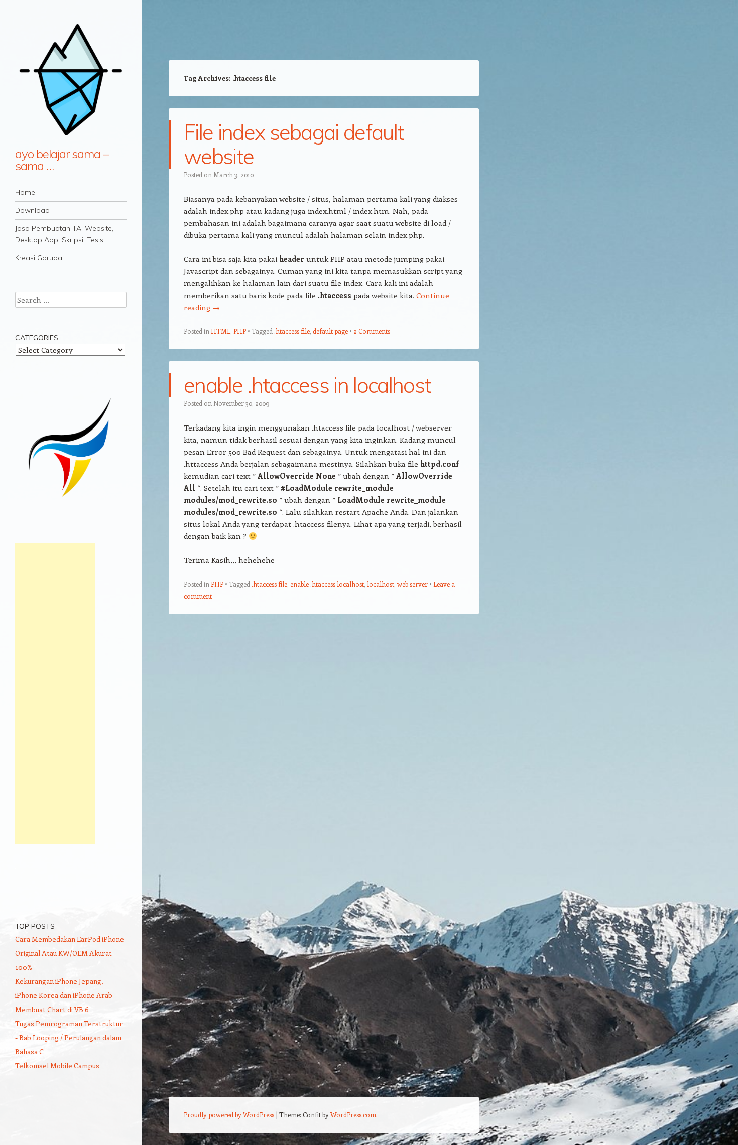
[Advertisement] (55, 693)
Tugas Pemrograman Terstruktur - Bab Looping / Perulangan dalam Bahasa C (69, 1037)
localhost (380, 584)
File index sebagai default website (294, 144)
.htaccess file (292, 331)
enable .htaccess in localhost (307, 385)
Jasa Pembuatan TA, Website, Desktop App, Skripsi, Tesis (64, 234)
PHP (239, 331)
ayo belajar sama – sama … (61, 159)
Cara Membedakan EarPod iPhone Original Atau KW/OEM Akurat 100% (69, 953)
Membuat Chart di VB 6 (52, 1009)
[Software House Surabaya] (71, 501)
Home (25, 192)
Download (32, 210)
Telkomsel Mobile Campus (57, 1065)
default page (330, 331)
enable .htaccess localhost (327, 584)
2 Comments (371, 331)
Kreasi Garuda (38, 257)
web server (412, 584)
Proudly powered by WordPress (229, 1114)
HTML (220, 331)
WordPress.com (353, 1114)
